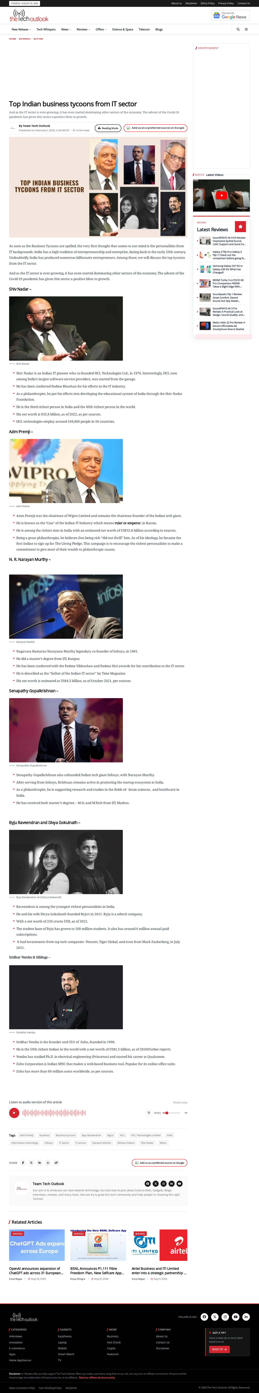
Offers (100, 29)
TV (59, 1360)
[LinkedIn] (39, 1162)
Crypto (111, 1348)
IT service (80, 1143)
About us (176, 3)
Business (25, 38)
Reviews (82, 29)
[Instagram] (164, 1184)
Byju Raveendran (91, 1135)
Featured (113, 1354)
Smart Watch (66, 1354)
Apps (12, 1354)
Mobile (62, 1348)
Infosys (49, 1143)
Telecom (144, 29)
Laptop (62, 1342)
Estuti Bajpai (15, 1278)
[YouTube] (180, 1184)
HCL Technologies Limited (145, 1135)
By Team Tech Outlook (34, 126)
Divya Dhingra (77, 1278)
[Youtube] (235, 1317)
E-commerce (17, 1348)
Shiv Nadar (147, 1143)
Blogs (159, 29)
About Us (162, 1336)
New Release (20, 29)
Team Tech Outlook (48, 1183)
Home (12, 38)
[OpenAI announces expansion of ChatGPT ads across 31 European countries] (37, 1245)
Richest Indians (126, 1143)
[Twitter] (215, 1317)
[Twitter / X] (31, 1162)
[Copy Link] (56, 1162)
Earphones (65, 1336)
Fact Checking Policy (50, 1388)
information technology (24, 1143)
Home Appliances (20, 1360)
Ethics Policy (208, 3)
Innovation (16, 1342)
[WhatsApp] (48, 1162)
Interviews (15, 1336)
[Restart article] (149, 1113)
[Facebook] (23, 1162)
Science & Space (122, 29)
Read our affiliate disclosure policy (97, 1377)
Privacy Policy (226, 3)
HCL (122, 1135)
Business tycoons (65, 1135)
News (64, 29)
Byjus (111, 1135)
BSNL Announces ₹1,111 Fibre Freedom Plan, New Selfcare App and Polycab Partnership (95, 1270)
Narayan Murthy (101, 1143)
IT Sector (64, 1143)
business (44, 1135)
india (169, 1135)
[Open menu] (246, 29)
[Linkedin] (246, 1317)
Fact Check (114, 1342)
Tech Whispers (46, 29)
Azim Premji (26, 1135)
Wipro (163, 1143)
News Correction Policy (22, 1388)
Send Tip (217, 1349)
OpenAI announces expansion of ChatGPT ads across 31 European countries (35, 1270)
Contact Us (244, 3)
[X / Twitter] (156, 1184)
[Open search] (238, 29)
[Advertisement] (98, 69)
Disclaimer (191, 3)
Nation (38, 38)
